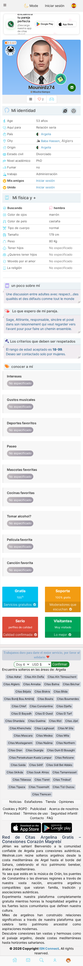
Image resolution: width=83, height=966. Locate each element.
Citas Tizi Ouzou (63, 787)
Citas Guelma (36, 721)
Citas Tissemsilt (39, 787)
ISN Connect (49, 948)
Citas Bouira (45, 699)
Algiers (67, 141)
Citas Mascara (23, 735)
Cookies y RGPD (15, 809)
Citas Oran (15, 750)
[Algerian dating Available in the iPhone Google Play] (57, 825)
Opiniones (66, 802)
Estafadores (33, 802)
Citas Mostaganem (20, 743)
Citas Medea (44, 735)
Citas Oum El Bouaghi (61, 750)
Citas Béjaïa (23, 691)
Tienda (50, 802)
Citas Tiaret (42, 779)
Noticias (15, 802)
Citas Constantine (41, 706)
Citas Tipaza (17, 787)
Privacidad (12, 813)
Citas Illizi (55, 721)
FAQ (50, 818)
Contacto (37, 818)
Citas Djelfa (63, 706)
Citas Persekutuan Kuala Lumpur (30, 757)
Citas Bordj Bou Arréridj (19, 699)
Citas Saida (18, 765)
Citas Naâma (44, 743)
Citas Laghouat (44, 728)
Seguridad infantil (64, 813)
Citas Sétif (36, 765)
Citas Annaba (32, 684)
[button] (5, 5)
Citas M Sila (65, 728)
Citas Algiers (11, 684)
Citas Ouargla (34, 750)
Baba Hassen (50, 141)
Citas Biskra (42, 691)
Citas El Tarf (64, 713)
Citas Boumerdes (68, 699)
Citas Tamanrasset (65, 772)
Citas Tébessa (22, 779)
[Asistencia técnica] (68, 960)
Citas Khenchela (20, 728)
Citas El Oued (44, 713)
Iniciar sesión (54, 6)
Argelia (46, 134)
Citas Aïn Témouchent (62, 676)
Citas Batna (51, 684)
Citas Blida (61, 691)
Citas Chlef (19, 706)
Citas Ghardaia (14, 721)
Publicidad (38, 809)
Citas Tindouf (62, 779)
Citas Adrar (14, 676)
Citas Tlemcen (41, 794)
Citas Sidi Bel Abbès (59, 765)
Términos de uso (35, 813)
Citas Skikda (15, 772)
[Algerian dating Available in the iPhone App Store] (26, 825)
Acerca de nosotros (63, 809)
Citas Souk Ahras (38, 772)
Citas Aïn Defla (34, 676)
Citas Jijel (71, 721)
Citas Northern (65, 743)
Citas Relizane (64, 757)
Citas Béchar (71, 684)
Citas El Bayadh (21, 713)
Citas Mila (62, 735)
